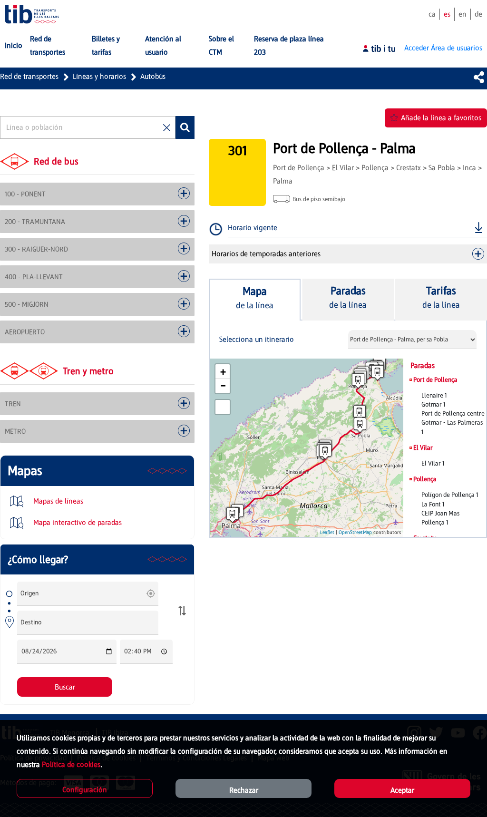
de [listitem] (478, 14)
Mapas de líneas (57, 501)
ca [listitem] (432, 14)
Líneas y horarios (99, 76)
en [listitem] (462, 14)
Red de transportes (29, 76)
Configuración (84, 789)
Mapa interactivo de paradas (76, 522)
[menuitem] (13, 45)
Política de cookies (71, 764)
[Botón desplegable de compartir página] (479, 77)
